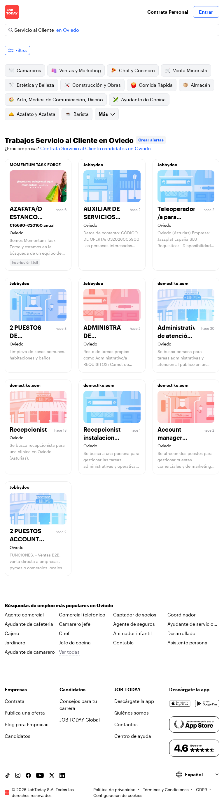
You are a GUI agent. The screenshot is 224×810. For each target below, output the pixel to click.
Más (103, 114)
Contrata (14, 701)
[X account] (51, 775)
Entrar (206, 12)
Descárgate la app (134, 701)
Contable (123, 642)
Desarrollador (182, 633)
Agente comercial (24, 614)
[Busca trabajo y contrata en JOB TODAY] (12, 12)
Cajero (12, 633)
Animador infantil (132, 633)
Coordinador (181, 614)
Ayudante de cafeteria (29, 624)
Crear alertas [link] (151, 139)
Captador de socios (134, 614)
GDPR (201, 789)
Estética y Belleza (35, 85)
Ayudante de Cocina (143, 99)
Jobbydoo (93, 164)
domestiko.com (173, 283)
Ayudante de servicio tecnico (190, 624)
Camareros (29, 70)
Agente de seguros (134, 624)
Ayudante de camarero (30, 652)
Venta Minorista (190, 70)
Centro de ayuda (132, 736)
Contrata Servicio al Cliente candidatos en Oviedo (95, 148)
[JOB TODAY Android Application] (207, 703)
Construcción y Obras (96, 85)
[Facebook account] (28, 775)
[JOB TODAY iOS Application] (179, 703)
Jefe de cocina (75, 642)
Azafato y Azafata (36, 114)
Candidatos (17, 736)
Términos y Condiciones (166, 789)
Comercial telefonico (82, 614)
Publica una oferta (25, 712)
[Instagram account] (17, 775)
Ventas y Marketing (80, 70)
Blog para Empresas (26, 724)
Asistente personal (188, 642)
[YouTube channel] (40, 775)
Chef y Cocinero (137, 70)
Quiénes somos (131, 712)
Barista (81, 114)
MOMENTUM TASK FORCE (35, 164)
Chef (64, 633)
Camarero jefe (74, 624)
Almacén (200, 85)
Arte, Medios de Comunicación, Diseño (60, 99)
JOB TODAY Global (80, 719)
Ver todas (69, 652)
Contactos (126, 724)
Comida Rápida (156, 85)
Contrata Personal (167, 12)
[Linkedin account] (62, 775)
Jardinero (15, 642)
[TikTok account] (7, 775)
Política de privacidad (114, 789)
